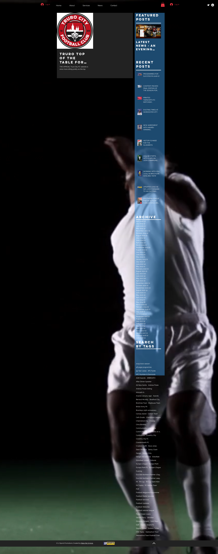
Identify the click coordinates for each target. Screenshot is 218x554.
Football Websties (143, 507)
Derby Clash (152, 449)
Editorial (153, 460)
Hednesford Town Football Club (148, 535)
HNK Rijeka (140, 532)
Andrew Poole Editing (144, 389)
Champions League (153, 417)
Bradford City (155, 399)
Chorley (152, 421)
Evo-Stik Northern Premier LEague (148, 474)
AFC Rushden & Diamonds (145, 374)
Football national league (145, 510)
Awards (156, 396)
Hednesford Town (152, 532)
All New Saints (141, 385)
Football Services (142, 500)
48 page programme (143, 367)
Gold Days (154, 521)
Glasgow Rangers (142, 521)
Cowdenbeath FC (142, 442)
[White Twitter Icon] (208, 5)
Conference (140, 435)
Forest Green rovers (143, 514)
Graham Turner (153, 528)
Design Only (147, 453)
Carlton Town (153, 414)
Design (138, 453)
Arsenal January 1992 (144, 396)
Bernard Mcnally (142, 399)
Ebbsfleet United (142, 460)
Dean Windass (141, 449)
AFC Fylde (152, 371)
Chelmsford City (142, 421)
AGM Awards (141, 378)
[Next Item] (157, 31)
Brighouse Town (154, 403)
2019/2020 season (143, 364)
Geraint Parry (141, 517)
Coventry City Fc (142, 439)
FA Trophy (140, 485)
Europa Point (153, 464)
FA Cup (142, 482)
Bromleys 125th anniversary (146, 410)
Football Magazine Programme (147, 492)
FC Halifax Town (151, 485)
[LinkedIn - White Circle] (212, 5)
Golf (137, 525)
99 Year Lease (141, 371)
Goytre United (141, 528)
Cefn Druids (140, 417)
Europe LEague (155, 467)
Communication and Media (146, 428)
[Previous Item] (140, 31)
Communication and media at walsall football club (148, 432)
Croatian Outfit (141, 446)
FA (137, 482)
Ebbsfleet (155, 457)
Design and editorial (143, 457)
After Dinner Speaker (143, 381)
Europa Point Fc (142, 467)
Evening (139, 471)
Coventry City (151, 435)
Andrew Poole (153, 385)
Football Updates (142, 503)
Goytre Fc (150, 525)
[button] (163, 4)
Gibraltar (150, 517)
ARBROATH (151, 378)
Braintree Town (141, 403)
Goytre (142, 525)
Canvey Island (141, 414)
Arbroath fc (140, 392)
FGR (137, 489)
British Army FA (141, 407)
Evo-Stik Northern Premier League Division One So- (148, 478)
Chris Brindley (141, 424)
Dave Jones (152, 446)
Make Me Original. (87, 543)
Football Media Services (145, 496)
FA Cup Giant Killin (153, 482)
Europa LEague (141, 464)
